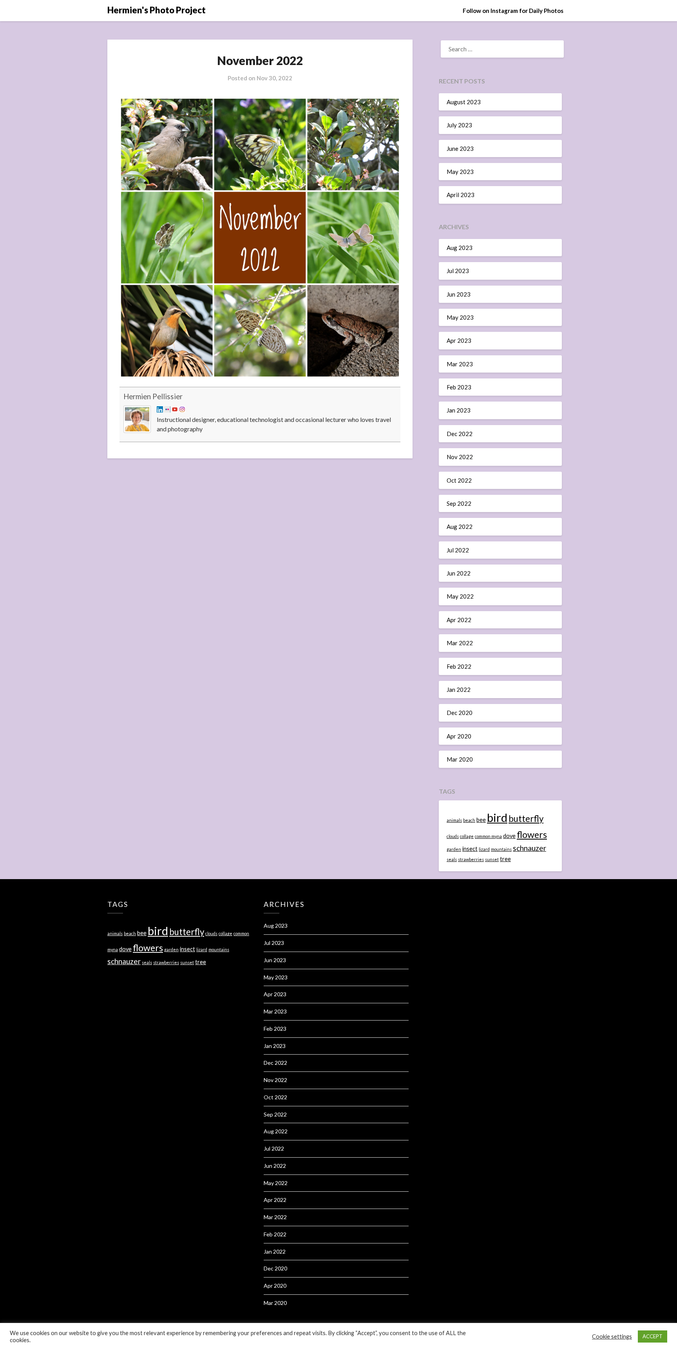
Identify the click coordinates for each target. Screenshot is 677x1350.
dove (509, 835)
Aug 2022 (459, 526)
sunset (492, 859)
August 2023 (464, 101)
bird (497, 817)
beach (469, 820)
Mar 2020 (460, 759)
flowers (532, 834)
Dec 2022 (459, 433)
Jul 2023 (458, 270)
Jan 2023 (459, 410)
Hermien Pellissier (153, 396)
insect (470, 848)
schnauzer (529, 847)
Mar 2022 (460, 642)
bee (481, 819)
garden (454, 849)
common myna (488, 836)
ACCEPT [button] (653, 1336)
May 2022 (460, 596)
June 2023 (460, 148)
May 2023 (460, 171)
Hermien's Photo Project (156, 10)
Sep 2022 (459, 503)
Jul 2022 (458, 550)
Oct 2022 (459, 480)
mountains (501, 849)
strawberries (471, 859)
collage (467, 836)
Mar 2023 (460, 363)
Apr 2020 (459, 736)
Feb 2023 (459, 387)
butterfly (526, 818)
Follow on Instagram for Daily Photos (513, 10)
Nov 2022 (460, 456)
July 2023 (459, 124)
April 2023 (460, 194)
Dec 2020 (459, 712)
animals (454, 820)
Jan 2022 (459, 689)
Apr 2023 (459, 340)
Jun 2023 (459, 294)
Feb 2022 (459, 666)
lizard (484, 849)
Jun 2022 (459, 573)
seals (452, 859)
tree (505, 859)
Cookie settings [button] (612, 1336)
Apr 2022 (459, 619)
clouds (453, 836)
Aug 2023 (459, 247)
